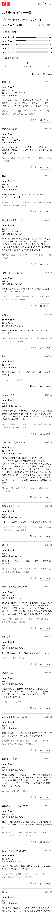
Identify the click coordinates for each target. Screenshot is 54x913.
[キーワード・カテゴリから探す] (33, 4)
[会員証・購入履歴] (39, 4)
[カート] (44, 4)
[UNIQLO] (6, 4)
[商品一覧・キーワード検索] (50, 4)
